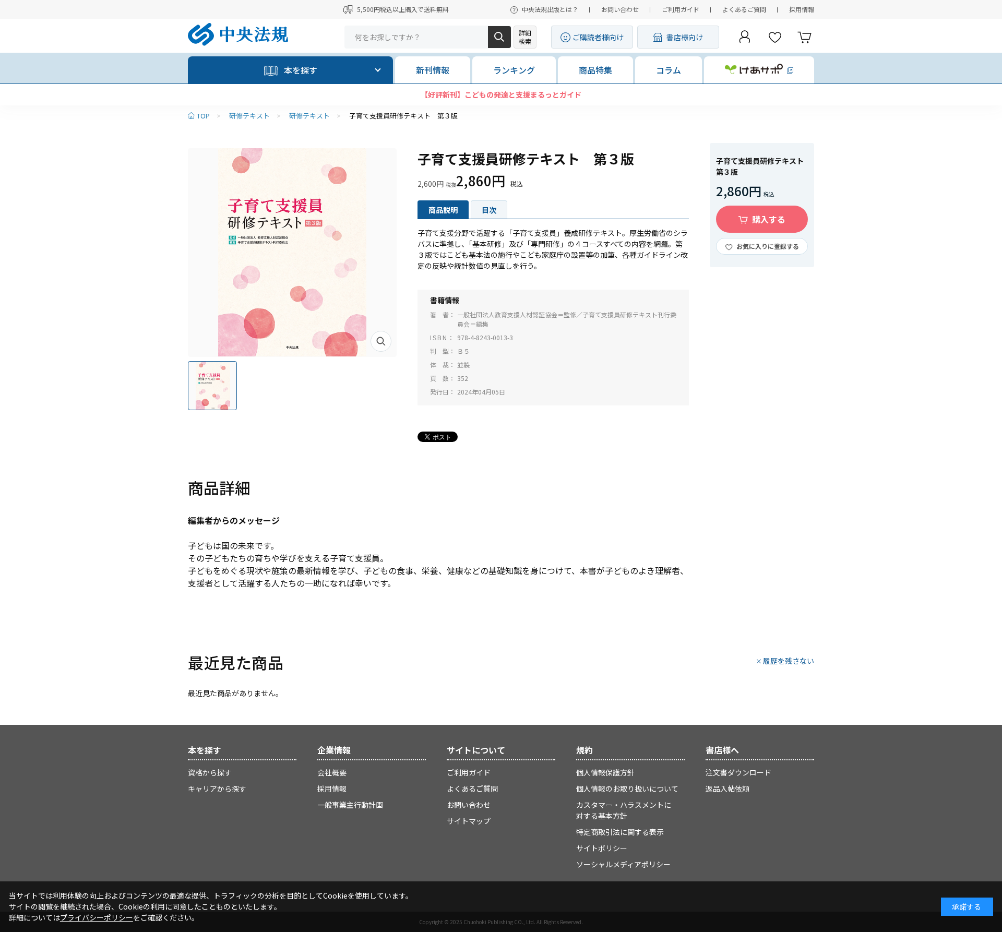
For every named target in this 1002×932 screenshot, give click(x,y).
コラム (668, 70)
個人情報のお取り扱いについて (627, 788)
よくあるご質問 (744, 9)
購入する (768, 219)
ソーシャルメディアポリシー (623, 864)
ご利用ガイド (680, 9)
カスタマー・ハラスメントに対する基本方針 (623, 810)
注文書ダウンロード (738, 772)
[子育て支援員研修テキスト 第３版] (292, 252)
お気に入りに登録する (767, 246)
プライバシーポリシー (96, 917)
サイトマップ (469, 821)
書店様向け (684, 37)
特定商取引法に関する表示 (620, 832)
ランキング (514, 70)
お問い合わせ (620, 9)
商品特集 (595, 70)
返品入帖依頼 (727, 788)
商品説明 (443, 210)
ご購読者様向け (598, 37)
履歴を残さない (788, 660)
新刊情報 (432, 70)
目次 (489, 210)
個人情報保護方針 (605, 772)
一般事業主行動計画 (350, 804)
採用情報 (801, 9)
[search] (499, 37)
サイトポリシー (601, 848)
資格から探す (210, 772)
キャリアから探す (217, 788)
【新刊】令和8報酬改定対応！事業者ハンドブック (501, 94)
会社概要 (332, 772)
